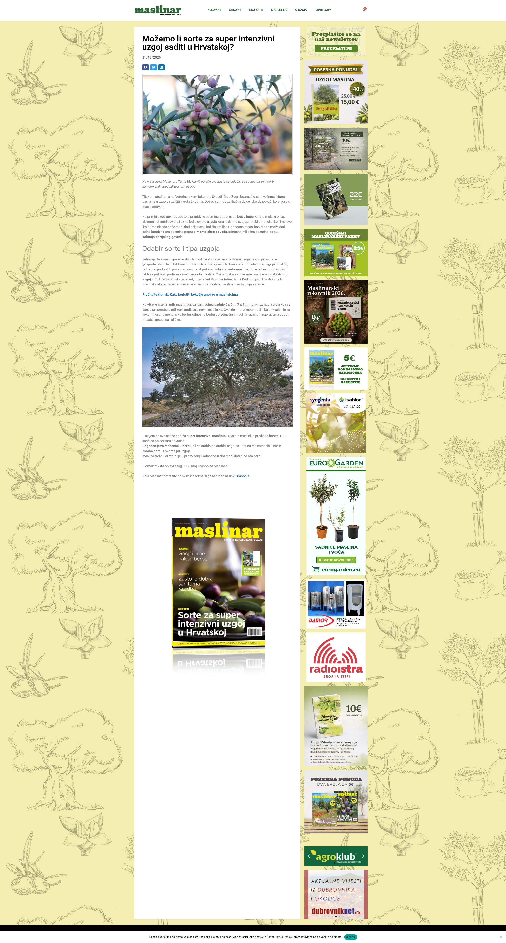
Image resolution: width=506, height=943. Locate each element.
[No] (501, 937)
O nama (301, 10)
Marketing (279, 10)
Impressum (323, 10)
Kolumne (214, 10)
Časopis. (243, 476)
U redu (350, 936)
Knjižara (256, 10)
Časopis (235, 10)
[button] (145, 67)
